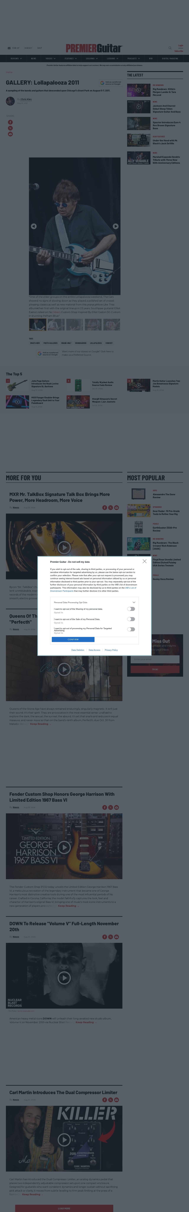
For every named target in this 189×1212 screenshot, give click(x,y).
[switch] (131, 609)
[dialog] (94, 606)
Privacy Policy (111, 650)
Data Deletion (77, 650)
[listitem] (94, 602)
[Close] (145, 562)
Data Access (94, 650)
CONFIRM (73, 639)
